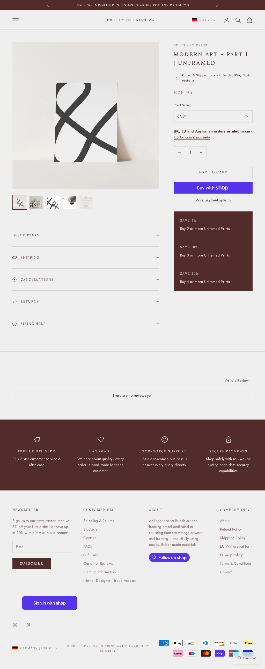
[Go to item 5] (86, 202)
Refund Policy (231, 529)
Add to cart (213, 172)
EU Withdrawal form (236, 546)
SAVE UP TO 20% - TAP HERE (132, 6)
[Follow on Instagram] (15, 625)
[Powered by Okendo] (35, 382)
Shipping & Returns (98, 520)
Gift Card (91, 554)
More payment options (213, 200)
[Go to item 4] (69, 202)
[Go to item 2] (36, 202)
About (224, 520)
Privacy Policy (231, 554)
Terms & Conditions (236, 563)
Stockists (90, 529)
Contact (89, 537)
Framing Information (99, 572)
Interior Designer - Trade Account (109, 580)
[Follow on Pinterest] (28, 625)
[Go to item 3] (53, 202)
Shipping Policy (232, 537)
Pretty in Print (191, 45)
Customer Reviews (98, 563)
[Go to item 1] (19, 202)
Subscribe (31, 563)
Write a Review (237, 380)
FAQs (87, 546)
